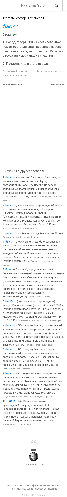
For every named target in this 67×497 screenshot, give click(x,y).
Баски (9, 205)
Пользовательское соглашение (39, 488)
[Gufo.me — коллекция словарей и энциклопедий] (7, 5)
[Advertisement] (33, 125)
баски (9, 177)
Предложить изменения (52, 71)
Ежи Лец (18, 485)
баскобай (56, 84)
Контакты (15, 488)
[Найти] (56, 5)
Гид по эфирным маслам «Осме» (41, 485)
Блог (9, 485)
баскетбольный (14, 84)
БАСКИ (9, 301)
